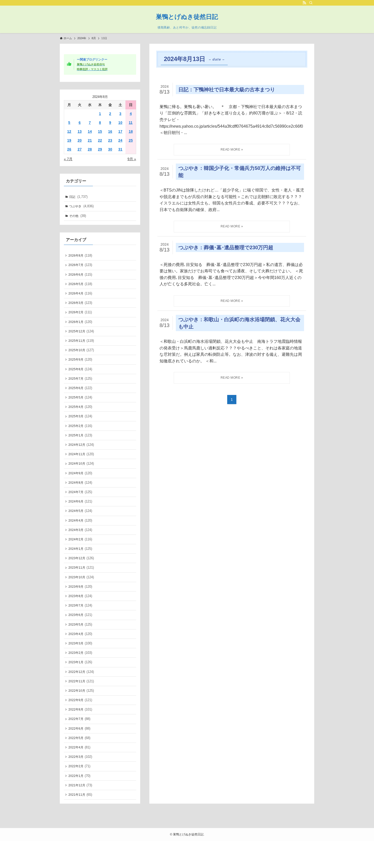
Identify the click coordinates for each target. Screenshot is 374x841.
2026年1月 (80, 322)
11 (131, 123)
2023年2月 (80, 653)
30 (110, 149)
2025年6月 (80, 388)
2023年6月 (80, 615)
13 (80, 131)
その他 (77, 216)
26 (69, 149)
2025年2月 (80, 426)
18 (131, 131)
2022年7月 (79, 719)
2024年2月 (80, 539)
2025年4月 (80, 407)
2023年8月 (80, 596)
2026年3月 (80, 303)
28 (90, 149)
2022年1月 (79, 776)
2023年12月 (81, 558)
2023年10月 (81, 577)
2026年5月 (80, 284)
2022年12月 (81, 672)
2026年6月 (80, 274)
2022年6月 (79, 728)
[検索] (311, 3)
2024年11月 (81, 454)
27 (80, 149)
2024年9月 (80, 473)
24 (120, 140)
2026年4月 (80, 293)
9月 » (131, 159)
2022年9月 (80, 700)
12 (69, 131)
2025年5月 (80, 397)
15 (100, 131)
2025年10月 (81, 350)
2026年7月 (80, 265)
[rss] (304, 3)
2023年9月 (80, 586)
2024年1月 (80, 549)
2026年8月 (80, 255)
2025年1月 (80, 435)
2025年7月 (80, 378)
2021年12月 (80, 785)
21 (90, 140)
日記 (78, 197)
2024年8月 (80, 482)
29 (100, 149)
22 (100, 140)
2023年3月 (80, 643)
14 (90, 131)
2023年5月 (80, 624)
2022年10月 (81, 690)
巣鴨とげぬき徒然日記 (187, 17)
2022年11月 (81, 681)
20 (80, 140)
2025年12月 (81, 331)
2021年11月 (80, 794)
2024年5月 (80, 511)
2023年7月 (80, 605)
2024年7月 (80, 492)
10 (120, 123)
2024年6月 (80, 501)
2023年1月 (80, 662)
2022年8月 (80, 709)
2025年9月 (80, 359)
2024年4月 (80, 520)
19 (69, 140)
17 (120, 131)
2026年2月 (80, 312)
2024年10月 (81, 463)
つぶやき (81, 206)
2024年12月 (81, 445)
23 (110, 140)
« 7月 (68, 159)
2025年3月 (80, 416)
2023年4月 (80, 634)
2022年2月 (79, 766)
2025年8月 (80, 369)
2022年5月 (79, 738)
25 (131, 140)
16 (110, 131)
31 (120, 149)
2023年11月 (81, 567)
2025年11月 (81, 341)
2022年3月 (80, 757)
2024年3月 (80, 530)
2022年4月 (79, 747)
